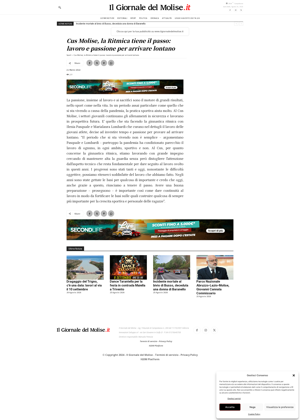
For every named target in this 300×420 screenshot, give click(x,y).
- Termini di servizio (166, 355)
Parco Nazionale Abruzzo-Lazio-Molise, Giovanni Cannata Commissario (114, 23)
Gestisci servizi (234, 398)
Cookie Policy (254, 414)
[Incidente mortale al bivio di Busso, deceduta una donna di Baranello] (171, 267)
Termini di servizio (149, 341)
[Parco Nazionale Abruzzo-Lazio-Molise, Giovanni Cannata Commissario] (214, 267)
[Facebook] (230, 10)
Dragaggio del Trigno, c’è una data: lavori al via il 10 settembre (84, 285)
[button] (293, 375)
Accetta (230, 407)
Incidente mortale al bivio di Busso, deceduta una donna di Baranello (170, 285)
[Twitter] (241, 10)
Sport (69, 55)
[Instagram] (236, 10)
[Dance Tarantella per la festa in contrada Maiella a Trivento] (128, 267)
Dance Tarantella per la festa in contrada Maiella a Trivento (127, 285)
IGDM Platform (156, 345)
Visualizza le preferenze (280, 407)
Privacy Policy (165, 341)
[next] (241, 24)
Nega (252, 407)
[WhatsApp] (111, 63)
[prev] (236, 24)
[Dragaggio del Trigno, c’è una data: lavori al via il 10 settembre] (85, 267)
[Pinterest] (104, 63)
